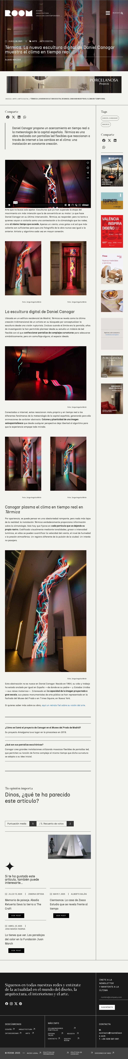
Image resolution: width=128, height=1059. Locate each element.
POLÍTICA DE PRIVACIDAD (48, 1053)
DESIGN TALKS (51, 1034)
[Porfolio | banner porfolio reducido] (112, 349)
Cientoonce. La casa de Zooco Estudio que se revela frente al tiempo (69, 904)
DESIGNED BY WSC (103, 1053)
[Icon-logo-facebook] (6, 1003)
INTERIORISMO (12, 1033)
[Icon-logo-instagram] (11, 1003)
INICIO (8, 99)
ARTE (28, 1033)
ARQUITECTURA (25, 1029)
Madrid (105, 124)
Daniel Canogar (110, 118)
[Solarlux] (112, 186)
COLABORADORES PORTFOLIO (55, 1029)
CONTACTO (52, 1039)
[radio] (7, 812)
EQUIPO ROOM (67, 1039)
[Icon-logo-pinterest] (20, 1003)
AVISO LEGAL (32, 1053)
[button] (108, 13)
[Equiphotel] (112, 208)
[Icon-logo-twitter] (16, 1003)
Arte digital (46, 41)
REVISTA (71, 1034)
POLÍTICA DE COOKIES (76, 1053)
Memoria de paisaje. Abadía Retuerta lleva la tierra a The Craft (23, 904)
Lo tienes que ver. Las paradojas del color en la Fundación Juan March (25, 939)
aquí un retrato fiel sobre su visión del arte (63, 705)
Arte (34, 41)
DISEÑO (8, 1029)
